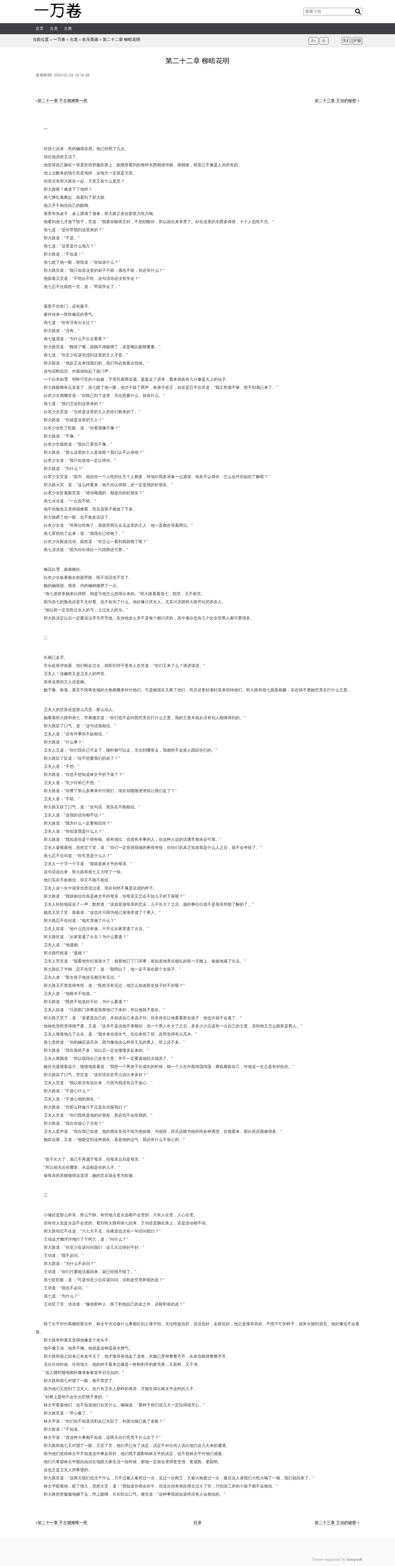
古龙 (54, 28)
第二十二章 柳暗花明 (121, 39)
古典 (68, 28)
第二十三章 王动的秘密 (335, 101)
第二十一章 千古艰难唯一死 (62, 101)
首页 (40, 28)
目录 (197, 1523)
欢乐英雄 (90, 39)
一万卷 (59, 39)
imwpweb (354, 1559)
